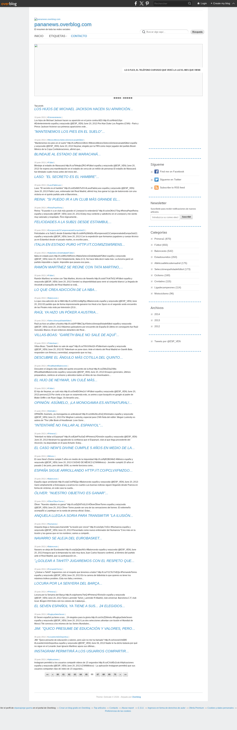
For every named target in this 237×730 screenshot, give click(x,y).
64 (81, 674)
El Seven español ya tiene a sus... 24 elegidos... (79, 606)
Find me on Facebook (172, 171)
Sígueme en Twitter (170, 179)
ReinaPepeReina (55, 208)
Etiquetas (57, 36)
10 (131, 98)
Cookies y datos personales (221, 708)
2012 (157, 326)
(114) (167, 287)
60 (58, 674)
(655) (161, 244)
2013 (157, 320)
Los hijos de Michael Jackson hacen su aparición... (83, 109)
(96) (164, 293)
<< (47, 674)
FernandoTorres (55, 569)
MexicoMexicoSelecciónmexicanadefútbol (65, 140)
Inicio (38, 36)
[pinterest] (147, 3)
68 (104, 674)
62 (69, 674)
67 (98, 674)
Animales (52, 411)
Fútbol (50, 162)
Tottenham (52, 343)
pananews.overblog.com (62, 24)
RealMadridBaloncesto (57, 366)
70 (115, 674)
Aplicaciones (53, 659)
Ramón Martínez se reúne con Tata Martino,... (78, 267)
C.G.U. (141, 708)
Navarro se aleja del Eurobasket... (68, 538)
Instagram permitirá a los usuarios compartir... (81, 651)
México (51, 456)
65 (86, 674)
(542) (163, 251)
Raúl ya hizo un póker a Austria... (66, 312)
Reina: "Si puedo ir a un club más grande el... (77, 199)
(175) (170, 263)
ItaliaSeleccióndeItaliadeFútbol (60, 253)
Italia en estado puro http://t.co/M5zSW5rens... (79, 244)
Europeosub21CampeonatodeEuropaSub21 (66, 230)
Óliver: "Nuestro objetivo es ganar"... (71, 493)
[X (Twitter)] (141, 3)
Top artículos (100, 708)
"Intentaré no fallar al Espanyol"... (68, 425)
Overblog (136, 697)
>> (125, 674)
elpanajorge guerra (23, 708)
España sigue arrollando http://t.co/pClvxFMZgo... (83, 470)
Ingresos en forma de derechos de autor (166, 708)
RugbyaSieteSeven (56, 614)
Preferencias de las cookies (118, 711)
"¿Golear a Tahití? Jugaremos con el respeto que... (84, 561)
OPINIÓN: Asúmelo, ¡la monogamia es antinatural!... (83, 403)
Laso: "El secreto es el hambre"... (66, 177)
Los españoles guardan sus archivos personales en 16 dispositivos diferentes (157, 70)
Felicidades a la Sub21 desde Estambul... (73, 222)
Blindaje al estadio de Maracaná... (67, 154)
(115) (162, 281)
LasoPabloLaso (54, 185)
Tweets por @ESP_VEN (167, 341)
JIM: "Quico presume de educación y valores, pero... (84, 628)
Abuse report (128, 708)
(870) (162, 238)
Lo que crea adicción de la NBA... (65, 290)
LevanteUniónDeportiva (58, 637)
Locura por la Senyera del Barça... (68, 583)
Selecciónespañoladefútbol (59, 321)
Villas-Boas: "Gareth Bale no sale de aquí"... (76, 335)
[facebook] (136, 3)
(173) (172, 269)
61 (63, 674)
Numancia (52, 524)
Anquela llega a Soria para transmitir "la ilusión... (83, 515)
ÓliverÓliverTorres (56, 501)
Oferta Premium (196, 708)
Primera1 (52, 434)
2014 (157, 314)
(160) (162, 275)
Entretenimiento (54, 117)
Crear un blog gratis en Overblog (74, 708)
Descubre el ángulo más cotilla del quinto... (78, 357)
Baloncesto (53, 298)
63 (75, 674)
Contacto (79, 36)
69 (109, 674)
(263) (165, 257)
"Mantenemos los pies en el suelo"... (69, 131)
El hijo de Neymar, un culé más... (66, 380)
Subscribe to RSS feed (172, 187)
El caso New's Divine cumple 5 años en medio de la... (84, 448)
